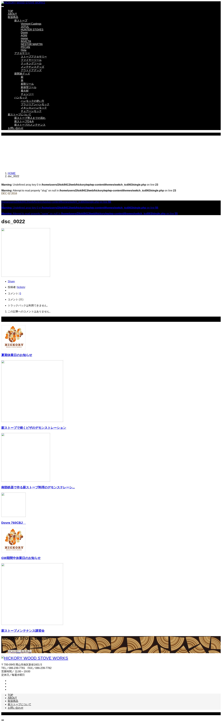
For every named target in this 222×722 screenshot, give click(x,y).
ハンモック (20, 97)
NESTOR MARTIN (32, 44)
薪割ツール (27, 83)
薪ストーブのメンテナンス (30, 124)
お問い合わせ (15, 128)
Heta (23, 50)
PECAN (25, 47)
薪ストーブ (20, 20)
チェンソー (27, 94)
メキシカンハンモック (34, 107)
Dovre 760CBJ (13, 522)
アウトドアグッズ (31, 70)
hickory (21, 287)
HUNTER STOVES (32, 29)
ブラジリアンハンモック (35, 104)
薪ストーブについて (19, 114)
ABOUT (12, 14)
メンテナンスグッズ (32, 66)
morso (24, 38)
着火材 (25, 90)
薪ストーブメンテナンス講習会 (23, 630)
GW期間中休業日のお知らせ (21, 558)
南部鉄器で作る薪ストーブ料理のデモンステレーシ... (38, 487)
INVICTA (26, 41)
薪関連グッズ (22, 73)
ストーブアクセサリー (34, 56)
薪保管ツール (28, 87)
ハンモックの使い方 (32, 101)
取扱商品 (13, 17)
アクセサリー (22, 53)
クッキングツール (31, 63)
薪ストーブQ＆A (24, 121)
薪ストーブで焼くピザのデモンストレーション (33, 427)
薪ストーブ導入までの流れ (30, 118)
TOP (10, 11)
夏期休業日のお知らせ (16, 355)
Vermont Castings (31, 23)
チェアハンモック (31, 111)
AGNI (24, 35)
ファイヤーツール (31, 60)
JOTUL (25, 26)
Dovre (24, 32)
